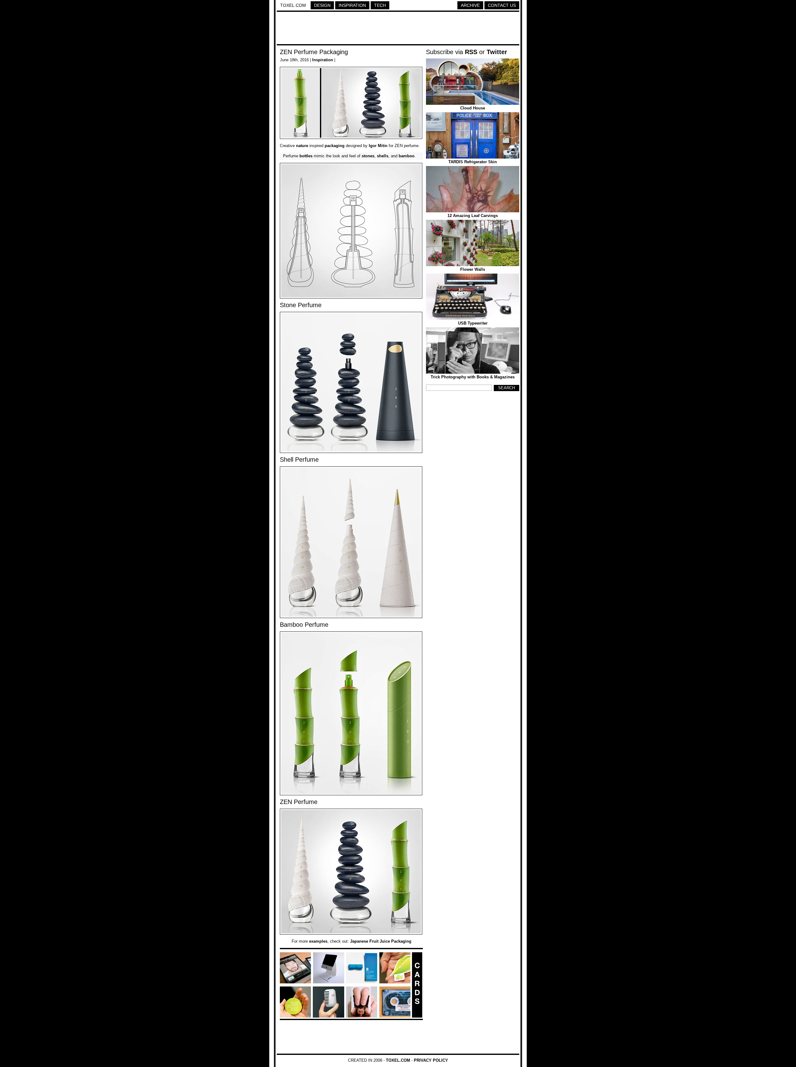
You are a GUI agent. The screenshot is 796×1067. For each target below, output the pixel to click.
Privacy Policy (431, 1060)
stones (368, 156)
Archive (470, 5)
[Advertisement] (398, 29)
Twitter (497, 51)
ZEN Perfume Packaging (314, 51)
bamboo (406, 156)
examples (318, 941)
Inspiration (352, 5)
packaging (335, 145)
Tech (380, 5)
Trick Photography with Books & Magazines (473, 377)
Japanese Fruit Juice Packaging (380, 941)
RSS (471, 51)
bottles (305, 156)
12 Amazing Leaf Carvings (472, 215)
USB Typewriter (473, 323)
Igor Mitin (378, 145)
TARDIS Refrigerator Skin (472, 161)
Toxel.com (293, 5)
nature (302, 145)
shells (382, 156)
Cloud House (472, 108)
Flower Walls (472, 269)
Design (322, 5)
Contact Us (502, 5)
